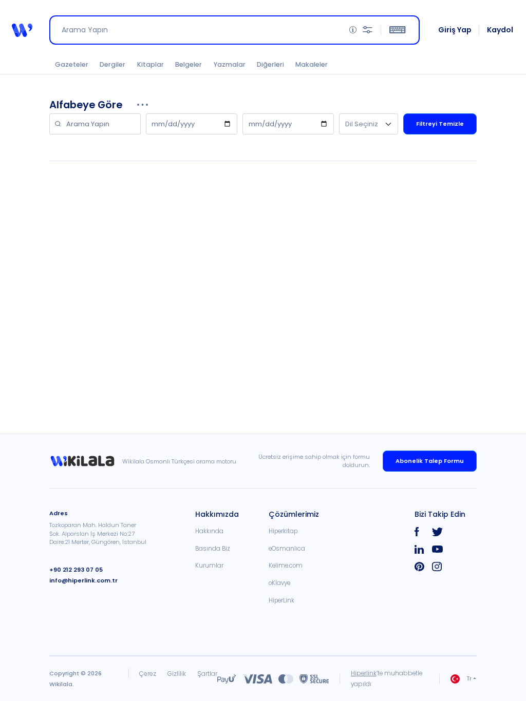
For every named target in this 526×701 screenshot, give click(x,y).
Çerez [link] (147, 673)
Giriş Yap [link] (455, 30)
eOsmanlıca (287, 548)
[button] (22, 30)
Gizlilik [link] (176, 673)
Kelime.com (286, 565)
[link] (85, 461)
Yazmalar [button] (230, 64)
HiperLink (281, 600)
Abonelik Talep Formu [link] (430, 461)
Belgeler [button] (188, 64)
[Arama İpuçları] (353, 30)
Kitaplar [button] (150, 64)
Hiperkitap (283, 531)
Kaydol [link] (500, 30)
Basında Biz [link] (212, 548)
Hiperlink (364, 673)
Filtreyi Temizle (440, 124)
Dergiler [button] (112, 64)
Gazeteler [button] (71, 64)
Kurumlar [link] (209, 565)
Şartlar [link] (207, 673)
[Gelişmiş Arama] (367, 30)
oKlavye (279, 583)
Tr (469, 678)
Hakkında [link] (209, 531)
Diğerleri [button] (270, 64)
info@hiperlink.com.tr (83, 580)
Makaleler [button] (311, 64)
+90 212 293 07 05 (76, 570)
